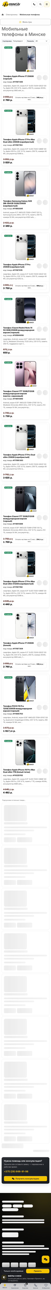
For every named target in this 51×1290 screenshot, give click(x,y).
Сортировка (7, 41)
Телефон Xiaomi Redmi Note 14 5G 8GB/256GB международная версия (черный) (18, 330)
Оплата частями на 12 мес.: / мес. (29, 98)
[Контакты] (34, 4)
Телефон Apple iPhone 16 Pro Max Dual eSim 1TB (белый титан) (19, 771)
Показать (30, 41)
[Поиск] (40, 4)
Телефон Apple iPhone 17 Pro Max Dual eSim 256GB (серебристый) (19, 140)
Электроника (11, 14)
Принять (38, 1271)
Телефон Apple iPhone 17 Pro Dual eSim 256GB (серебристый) (19, 456)
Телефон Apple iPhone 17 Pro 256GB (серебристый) (16, 265)
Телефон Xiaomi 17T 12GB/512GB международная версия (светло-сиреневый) (18, 393)
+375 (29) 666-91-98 (16, 1171)
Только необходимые (13, 1271)
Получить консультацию (27, 1178)
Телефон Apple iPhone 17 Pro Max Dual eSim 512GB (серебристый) (19, 582)
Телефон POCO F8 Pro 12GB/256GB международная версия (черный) (17, 708)
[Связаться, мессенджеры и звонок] (45, 1259)
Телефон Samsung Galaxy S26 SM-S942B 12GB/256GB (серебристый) (17, 203)
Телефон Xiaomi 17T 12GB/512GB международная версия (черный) (18, 518)
